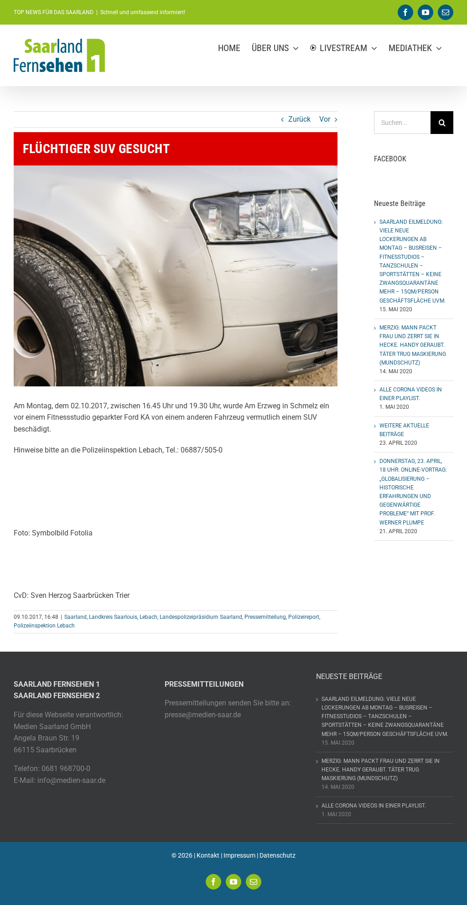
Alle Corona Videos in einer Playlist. (374, 805)
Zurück (299, 119)
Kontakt (208, 855)
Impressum (239, 855)
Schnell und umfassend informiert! (142, 12)
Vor (324, 119)
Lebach (148, 617)
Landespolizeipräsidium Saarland (201, 617)
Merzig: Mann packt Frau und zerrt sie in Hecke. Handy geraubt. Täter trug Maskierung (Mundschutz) (412, 345)
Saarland (75, 617)
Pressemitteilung (265, 617)
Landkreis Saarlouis (113, 617)
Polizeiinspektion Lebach (44, 625)
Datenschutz (277, 855)
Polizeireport (303, 617)
